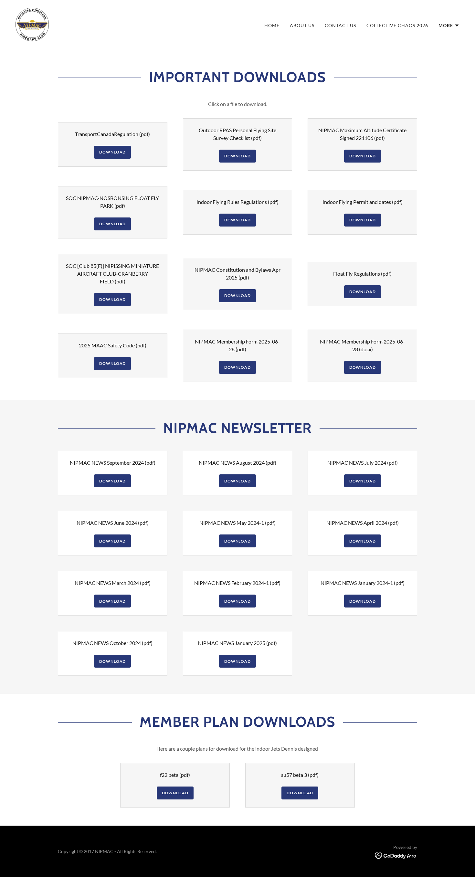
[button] (448, 25)
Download (112, 152)
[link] (32, 24)
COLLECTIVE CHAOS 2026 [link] (397, 25)
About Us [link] (302, 25)
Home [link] (272, 25)
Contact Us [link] (340, 25)
